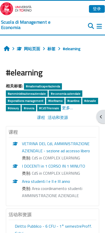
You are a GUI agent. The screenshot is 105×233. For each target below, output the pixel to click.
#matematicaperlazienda (43, 86)
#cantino (73, 100)
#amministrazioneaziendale (27, 93)
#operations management (25, 100)
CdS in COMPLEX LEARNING (56, 158)
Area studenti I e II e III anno (46, 181)
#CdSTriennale (49, 108)
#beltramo (55, 100)
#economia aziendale (66, 93)
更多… (67, 108)
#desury (13, 108)
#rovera (29, 108)
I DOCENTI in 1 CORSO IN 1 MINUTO (53, 166)
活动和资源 (58, 117)
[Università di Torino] (16, 8)
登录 (97, 9)
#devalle (90, 100)
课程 (41, 117)
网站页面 (32, 49)
